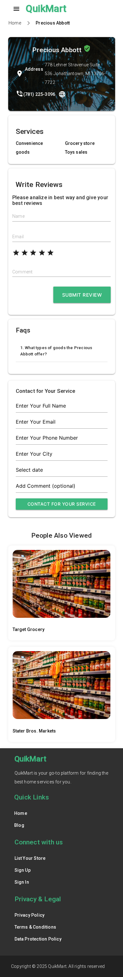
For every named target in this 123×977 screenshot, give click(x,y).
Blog (19, 825)
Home (15, 22)
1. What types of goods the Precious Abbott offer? (56, 350)
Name (18, 216)
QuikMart (46, 8)
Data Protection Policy (38, 938)
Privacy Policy (30, 915)
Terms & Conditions (35, 927)
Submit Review (82, 295)
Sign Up (23, 870)
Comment (22, 271)
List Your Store (30, 858)
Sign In (22, 882)
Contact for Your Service (61, 504)
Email (18, 236)
